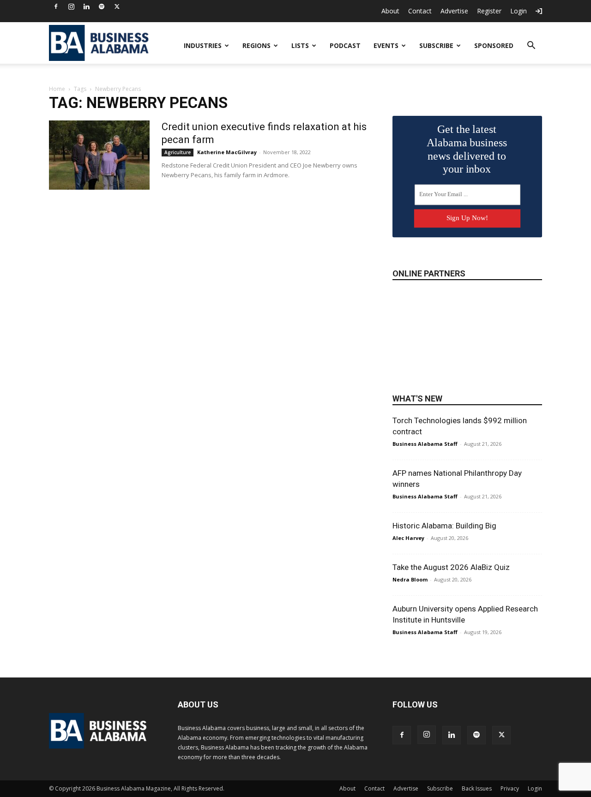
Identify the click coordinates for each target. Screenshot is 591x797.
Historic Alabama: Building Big (444, 525)
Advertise (454, 10)
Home (57, 89)
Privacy (510, 788)
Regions (256, 45)
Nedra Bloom (410, 579)
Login (518, 10)
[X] (117, 6)
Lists (300, 45)
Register (489, 10)
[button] (531, 46)
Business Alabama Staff (425, 443)
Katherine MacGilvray (227, 152)
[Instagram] (71, 6)
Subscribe (436, 45)
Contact (420, 10)
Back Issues (477, 788)
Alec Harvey (408, 537)
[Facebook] (56, 6)
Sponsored (493, 45)
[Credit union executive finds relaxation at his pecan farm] (99, 155)
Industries (203, 45)
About (390, 10)
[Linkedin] (86, 6)
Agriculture (177, 152)
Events (386, 45)
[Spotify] (102, 6)
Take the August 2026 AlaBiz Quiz (451, 567)
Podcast (345, 45)
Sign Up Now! (467, 218)
